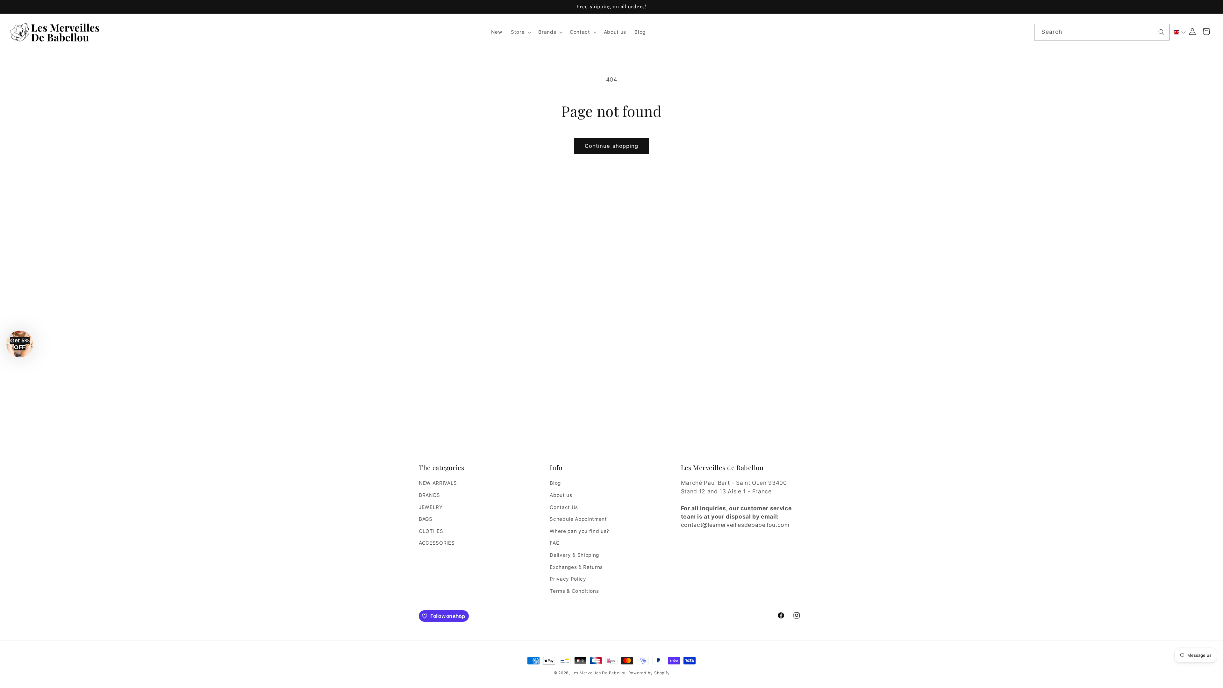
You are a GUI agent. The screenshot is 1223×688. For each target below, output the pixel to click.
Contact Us (564, 507)
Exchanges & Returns (576, 567)
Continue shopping (612, 146)
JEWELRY (431, 507)
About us (561, 495)
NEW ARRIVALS (438, 483)
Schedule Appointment (578, 519)
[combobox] (1101, 32)
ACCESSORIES (436, 543)
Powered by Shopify (649, 672)
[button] (520, 32)
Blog (555, 483)
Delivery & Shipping (574, 555)
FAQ (555, 543)
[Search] (1161, 31)
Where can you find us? (579, 531)
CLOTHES (431, 531)
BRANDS (429, 495)
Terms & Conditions (574, 591)
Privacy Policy (568, 579)
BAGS (426, 519)
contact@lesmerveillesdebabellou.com (735, 524)
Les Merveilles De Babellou (599, 672)
